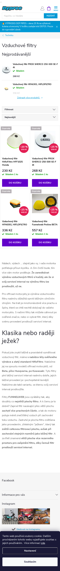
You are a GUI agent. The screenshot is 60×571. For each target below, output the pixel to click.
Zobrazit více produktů (28, 97)
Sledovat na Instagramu (28, 529)
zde (43, 543)
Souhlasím (30, 562)
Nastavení (30, 551)
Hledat (51, 15)
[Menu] (56, 8)
